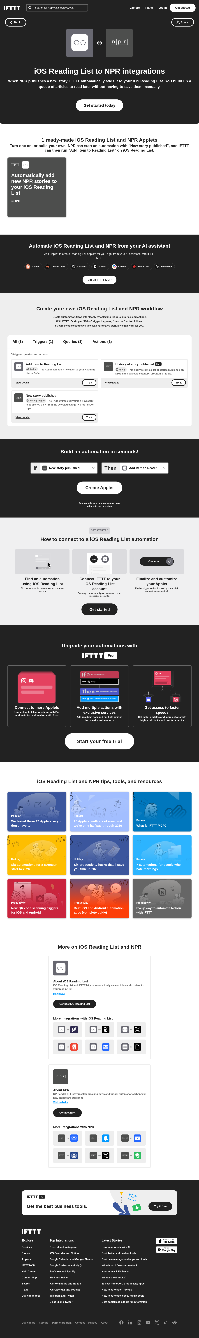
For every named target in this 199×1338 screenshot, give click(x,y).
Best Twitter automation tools (119, 1253)
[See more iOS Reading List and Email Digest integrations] (99, 1047)
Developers (28, 1322)
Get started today (99, 105)
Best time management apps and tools (124, 1259)
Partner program (62, 1322)
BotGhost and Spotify (62, 1271)
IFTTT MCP (28, 1265)
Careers (43, 1322)
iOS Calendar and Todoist (65, 1289)
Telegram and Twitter (62, 1296)
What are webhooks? (114, 1277)
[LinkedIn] (130, 1322)
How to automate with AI (116, 1247)
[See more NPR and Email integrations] (131, 1138)
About (104, 1322)
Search (26, 1283)
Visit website (60, 1102)
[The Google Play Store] (166, 1250)
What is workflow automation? (119, 1265)
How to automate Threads (117, 1289)
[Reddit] (174, 1322)
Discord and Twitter (61, 1302)
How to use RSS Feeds (115, 1271)
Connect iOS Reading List (74, 1004)
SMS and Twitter (59, 1277)
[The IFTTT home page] (12, 7)
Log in (162, 7)
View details (23, 382)
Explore (135, 7)
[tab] (17, 341)
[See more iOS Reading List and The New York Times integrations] (99, 1029)
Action (33, 369)
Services (27, 1247)
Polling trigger (37, 400)
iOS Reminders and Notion (65, 1283)
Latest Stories (112, 1240)
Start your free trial (99, 741)
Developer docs (31, 1296)
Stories (26, 1253)
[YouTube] (148, 1322)
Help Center (29, 1271)
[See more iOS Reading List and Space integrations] (67, 1029)
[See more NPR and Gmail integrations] (67, 1155)
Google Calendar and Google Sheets (71, 1259)
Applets (26, 1259)
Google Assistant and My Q (65, 1265)
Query (122, 369)
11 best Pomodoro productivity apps (123, 1283)
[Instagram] (139, 1322)
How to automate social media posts (123, 1296)
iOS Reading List (63, 71)
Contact (80, 1322)
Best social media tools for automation (124, 1302)
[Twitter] (157, 1322)
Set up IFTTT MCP (99, 279)
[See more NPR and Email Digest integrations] (67, 1138)
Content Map (29, 1277)
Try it (89, 382)
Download (59, 993)
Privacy (92, 1322)
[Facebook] (121, 1322)
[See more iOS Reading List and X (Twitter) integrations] (131, 1029)
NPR (112, 71)
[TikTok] (165, 1322)
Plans (149, 7)
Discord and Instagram (63, 1247)
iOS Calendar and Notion (64, 1253)
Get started (182, 7)
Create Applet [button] (99, 487)
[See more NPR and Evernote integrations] (131, 1155)
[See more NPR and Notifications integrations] (99, 1138)
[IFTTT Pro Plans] (158, 364)
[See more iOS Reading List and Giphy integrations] (131, 1047)
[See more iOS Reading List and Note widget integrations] (67, 1047)
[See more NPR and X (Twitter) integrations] (99, 1155)
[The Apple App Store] (166, 1241)
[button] (99, 609)
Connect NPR (67, 1112)
